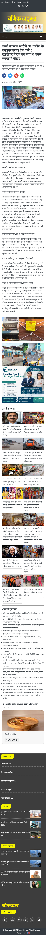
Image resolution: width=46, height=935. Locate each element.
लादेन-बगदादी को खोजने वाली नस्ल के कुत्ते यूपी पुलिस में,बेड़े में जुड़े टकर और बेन (12, 481)
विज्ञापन (7, 2)
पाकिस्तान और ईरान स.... (8, 781)
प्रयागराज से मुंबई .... (7, 789)
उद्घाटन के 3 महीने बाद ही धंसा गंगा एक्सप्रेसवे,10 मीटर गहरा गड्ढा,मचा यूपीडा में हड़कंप (33, 481)
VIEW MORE (12, 740)
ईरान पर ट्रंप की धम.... (8, 772)
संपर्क (13, 2)
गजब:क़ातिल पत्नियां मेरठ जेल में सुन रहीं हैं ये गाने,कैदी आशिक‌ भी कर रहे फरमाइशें (12, 505)
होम (2, 2)
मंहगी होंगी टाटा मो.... (7, 764)
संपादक (19, 2)
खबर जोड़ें (26, 2)
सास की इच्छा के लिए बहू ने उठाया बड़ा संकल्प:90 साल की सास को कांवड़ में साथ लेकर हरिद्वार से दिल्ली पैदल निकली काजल (33, 566)
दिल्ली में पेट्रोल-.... (7, 798)
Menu (5, 37)
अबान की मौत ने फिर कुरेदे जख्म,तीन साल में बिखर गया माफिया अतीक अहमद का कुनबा (12, 563)
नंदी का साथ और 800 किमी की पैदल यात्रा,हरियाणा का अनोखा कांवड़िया (33, 592)
